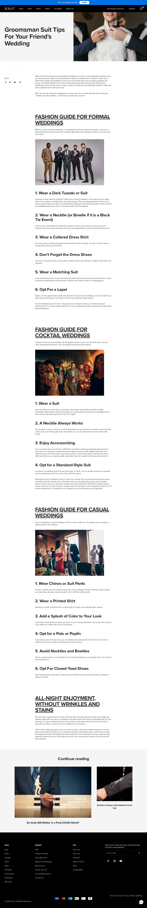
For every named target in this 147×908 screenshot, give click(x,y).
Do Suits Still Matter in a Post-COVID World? (53, 822)
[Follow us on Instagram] (114, 861)
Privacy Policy (129, 896)
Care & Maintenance (43, 874)
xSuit (91, 732)
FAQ (36, 850)
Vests (7, 866)
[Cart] (141, 8)
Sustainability (78, 870)
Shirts (38, 9)
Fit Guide (58, 9)
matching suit (97, 280)
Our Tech (76, 854)
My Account (39, 866)
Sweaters (8, 870)
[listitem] (5, 82)
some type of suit (88, 481)
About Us (70, 9)
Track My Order (41, 858)
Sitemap (139, 896)
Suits (30, 9)
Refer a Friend (78, 862)
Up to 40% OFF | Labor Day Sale (73, 2)
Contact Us (39, 878)
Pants (7, 862)
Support (132, 9)
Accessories (9, 874)
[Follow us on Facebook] (108, 861)
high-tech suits (52, 729)
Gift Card (8, 882)
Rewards (76, 858)
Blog (74, 866)
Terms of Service (116, 896)
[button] (141, 902)
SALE (47, 9)
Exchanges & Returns (115, 9)
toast (100, 81)
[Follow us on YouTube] (121, 861)
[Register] (139, 853)
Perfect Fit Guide (41, 854)
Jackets (8, 858)
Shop (21, 9)
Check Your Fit (41, 870)
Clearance (9, 878)
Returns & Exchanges (43, 862)
